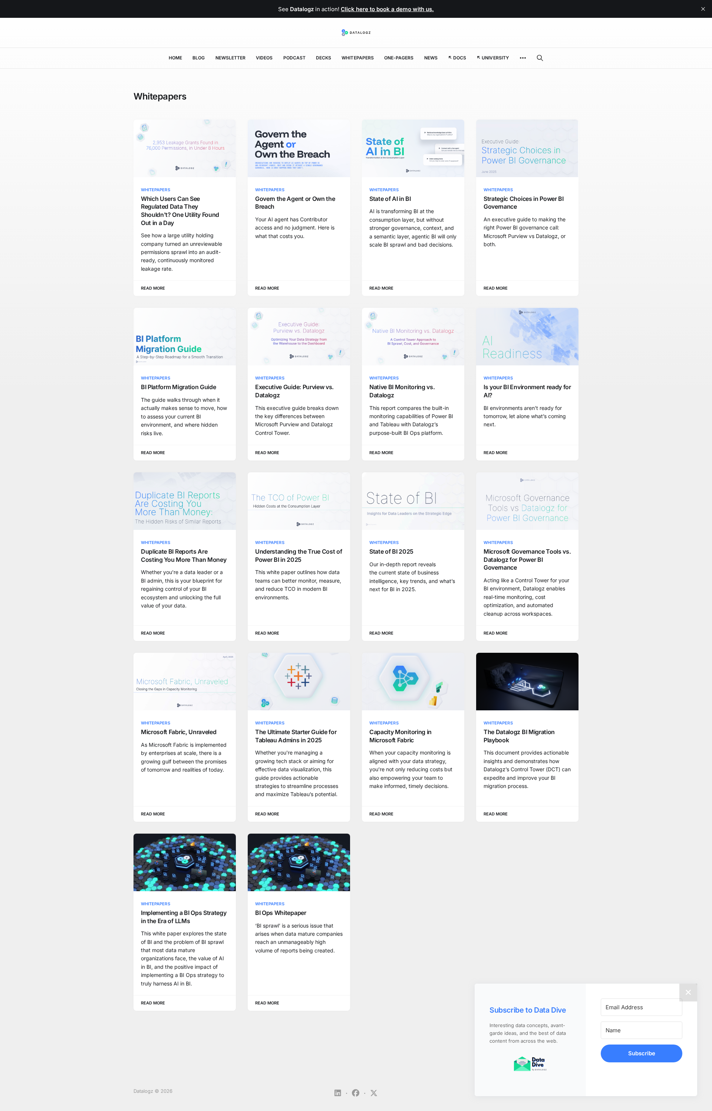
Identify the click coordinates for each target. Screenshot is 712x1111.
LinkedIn (337, 1093)
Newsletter (230, 58)
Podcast (294, 58)
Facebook (355, 1093)
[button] (530, 1064)
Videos (264, 58)
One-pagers (399, 58)
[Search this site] (539, 57)
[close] (703, 9)
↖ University (493, 58)
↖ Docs (457, 58)
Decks (323, 58)
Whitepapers (358, 58)
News (431, 58)
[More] (522, 57)
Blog (198, 58)
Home (175, 58)
